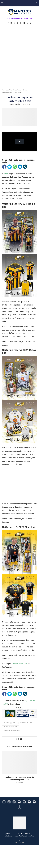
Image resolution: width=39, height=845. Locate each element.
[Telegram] (24, 23)
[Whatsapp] (21, 23)
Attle (14, 723)
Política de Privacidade (26, 836)
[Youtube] (17, 23)
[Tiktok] (30, 23)
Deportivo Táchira (26, 723)
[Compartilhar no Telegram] (20, 167)
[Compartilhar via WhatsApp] (15, 167)
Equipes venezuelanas (10, 726)
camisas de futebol (19, 664)
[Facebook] (8, 23)
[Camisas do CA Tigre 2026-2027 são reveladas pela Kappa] (19, 762)
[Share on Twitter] (19, 739)
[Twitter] (11, 23)
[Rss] (27, 23)
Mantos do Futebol (8, 90)
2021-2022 (6, 723)
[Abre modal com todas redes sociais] (25, 167)
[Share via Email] (21, 739)
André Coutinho (15, 104)
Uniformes (18, 90)
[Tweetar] (9, 167)
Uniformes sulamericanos (12, 730)
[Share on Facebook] (16, 739)
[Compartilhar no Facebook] (4, 167)
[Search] (37, 3)
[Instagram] (14, 23)
